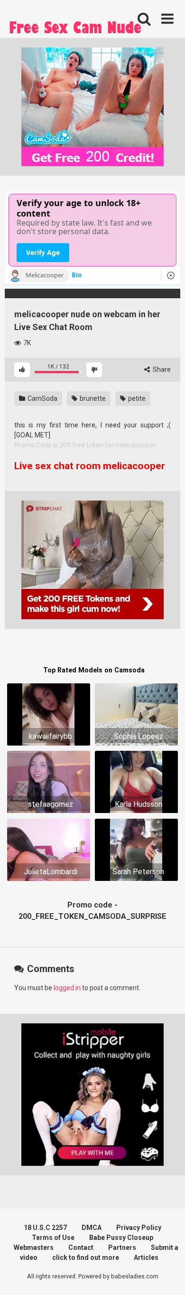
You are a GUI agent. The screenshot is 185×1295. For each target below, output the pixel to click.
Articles (146, 1257)
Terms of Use (53, 1237)
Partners (122, 1247)
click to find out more (85, 1257)
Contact (80, 1247)
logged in (67, 988)
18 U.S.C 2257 (45, 1227)
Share (161, 369)
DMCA (92, 1227)
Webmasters (34, 1247)
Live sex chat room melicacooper (89, 466)
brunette (92, 398)
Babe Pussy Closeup (121, 1237)
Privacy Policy (138, 1227)
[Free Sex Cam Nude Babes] (76, 30)
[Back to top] (167, 1276)
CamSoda (41, 398)
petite (136, 398)
